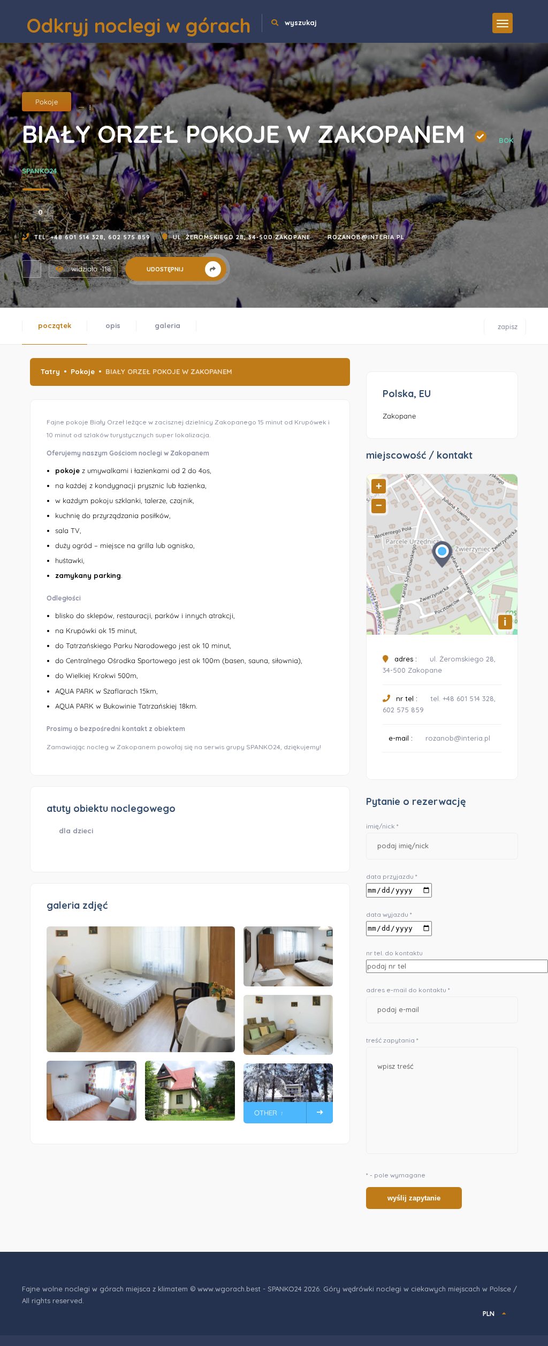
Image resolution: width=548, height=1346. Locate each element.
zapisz (503, 324)
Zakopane (399, 416)
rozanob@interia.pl (366, 237)
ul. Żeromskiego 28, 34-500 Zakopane (241, 237)
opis (112, 325)
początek (54, 325)
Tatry (50, 371)
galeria (167, 325)
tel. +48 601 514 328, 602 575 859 (92, 237)
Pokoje (46, 101)
